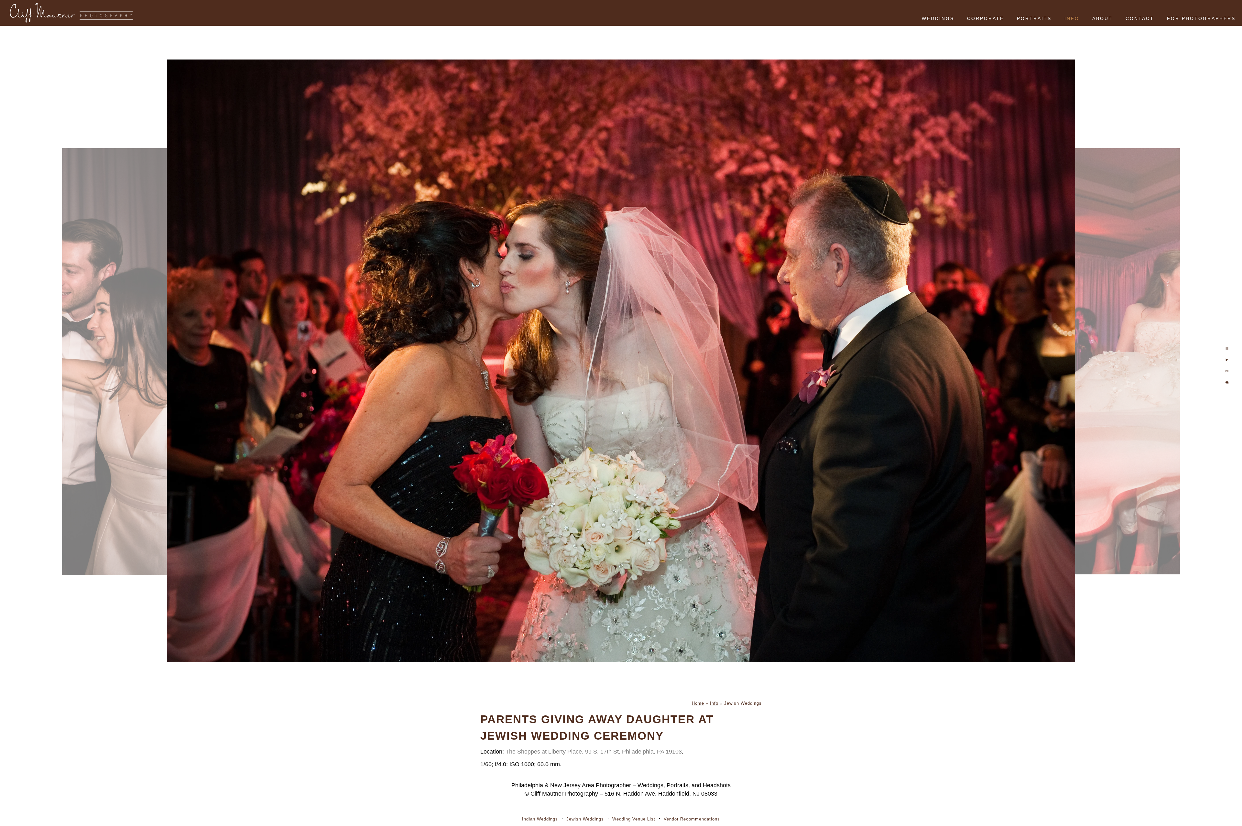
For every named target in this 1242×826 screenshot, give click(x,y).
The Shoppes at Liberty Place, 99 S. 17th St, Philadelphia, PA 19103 (594, 751)
